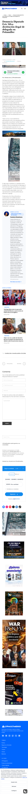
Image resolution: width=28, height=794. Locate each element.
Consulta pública (16, 353)
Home (5, 15)
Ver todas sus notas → (15, 281)
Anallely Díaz (8, 353)
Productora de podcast (7, 763)
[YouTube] (10, 507)
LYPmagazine (5, 760)
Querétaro (4, 62)
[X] (13, 507)
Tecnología (4, 747)
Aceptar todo (14, 782)
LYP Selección (5, 767)
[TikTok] (20, 507)
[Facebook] (3, 507)
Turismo (3, 749)
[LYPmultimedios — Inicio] (9, 8)
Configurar (14, 790)
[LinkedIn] (16, 507)
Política (19, 61)
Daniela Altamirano (10, 61)
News (10, 15)
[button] (14, 72)
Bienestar (4, 754)
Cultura (3, 751)
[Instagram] (7, 507)
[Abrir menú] (25, 8)
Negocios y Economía (6, 745)
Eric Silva (23, 353)
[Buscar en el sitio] (21, 8)
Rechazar (14, 786)
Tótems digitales (5, 765)
